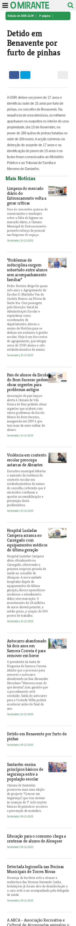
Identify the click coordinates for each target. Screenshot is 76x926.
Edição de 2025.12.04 (21, 15)
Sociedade (14, 24)
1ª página (44, 15)
